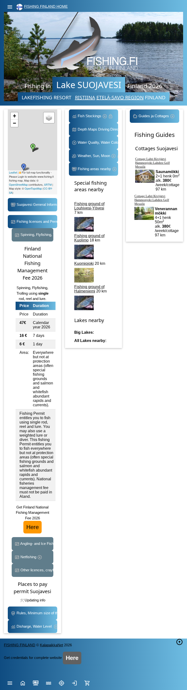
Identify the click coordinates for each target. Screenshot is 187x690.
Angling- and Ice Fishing (36, 543)
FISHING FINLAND (19, 645)
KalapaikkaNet (51, 645)
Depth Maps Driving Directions (97, 129)
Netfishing (28, 557)
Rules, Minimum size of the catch (36, 613)
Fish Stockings (89, 116)
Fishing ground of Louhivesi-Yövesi (89, 206)
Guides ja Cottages (154, 116)
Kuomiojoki (84, 263)
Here (32, 527)
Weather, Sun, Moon (94, 156)
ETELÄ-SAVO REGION (120, 97)
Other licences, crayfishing (36, 570)
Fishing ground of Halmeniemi (89, 289)
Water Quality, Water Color (97, 142)
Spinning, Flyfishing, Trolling (36, 235)
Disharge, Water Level (35, 626)
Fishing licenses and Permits (36, 221)
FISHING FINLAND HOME (46, 6)
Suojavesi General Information (36, 204)
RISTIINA (85, 97)
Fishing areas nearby (94, 169)
